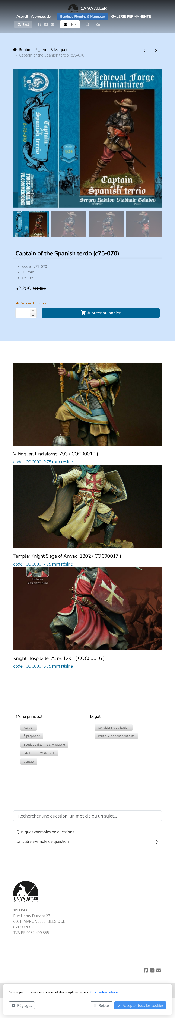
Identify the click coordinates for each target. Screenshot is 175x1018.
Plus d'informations (104, 992)
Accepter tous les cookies (143, 1005)
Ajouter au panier (103, 313)
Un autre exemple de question (42, 841)
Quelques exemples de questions (45, 831)
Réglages (24, 1005)
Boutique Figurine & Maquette (45, 49)
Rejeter (104, 1005)
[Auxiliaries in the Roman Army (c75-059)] (156, 51)
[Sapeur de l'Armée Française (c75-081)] (144, 51)
